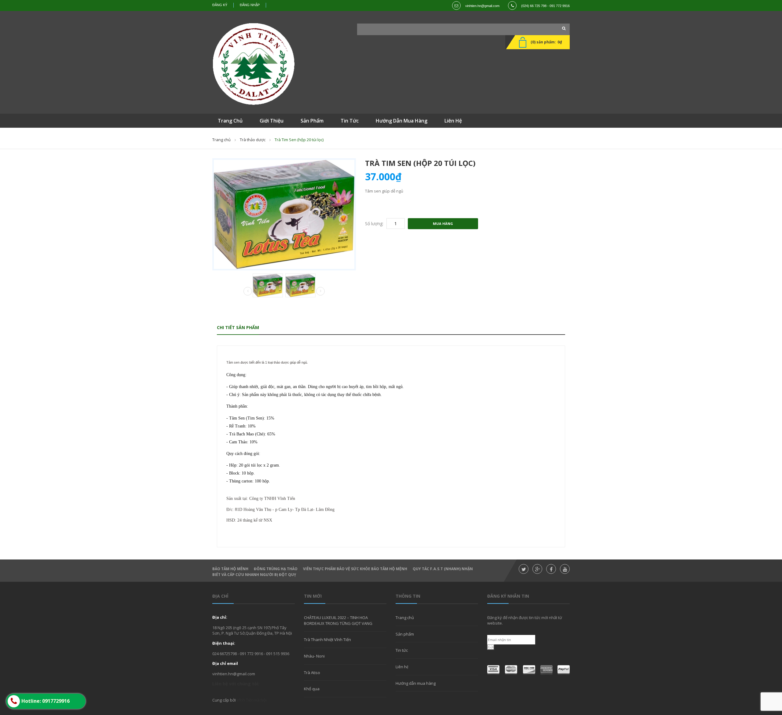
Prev (247, 291)
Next (320, 291)
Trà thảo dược (252, 139)
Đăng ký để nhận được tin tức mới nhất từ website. (524, 620)
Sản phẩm (405, 634)
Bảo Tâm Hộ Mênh (230, 568)
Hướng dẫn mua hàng (416, 683)
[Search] (562, 28)
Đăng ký (219, 5)
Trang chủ (221, 139)
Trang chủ (405, 617)
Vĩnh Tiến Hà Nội (252, 700)
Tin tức (402, 650)
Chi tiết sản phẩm (238, 327)
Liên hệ (402, 666)
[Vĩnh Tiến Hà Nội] (253, 64)
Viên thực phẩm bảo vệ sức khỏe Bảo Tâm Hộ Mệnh (355, 568)
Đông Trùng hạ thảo (276, 568)
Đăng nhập (250, 5)
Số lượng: (374, 223)
